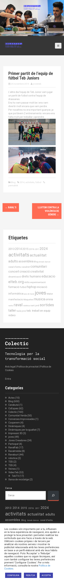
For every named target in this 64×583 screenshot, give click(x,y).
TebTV (15, 476)
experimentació (38, 282)
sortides (47, 305)
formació (13, 287)
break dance (44, 262)
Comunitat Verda (17, 415)
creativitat (37, 271)
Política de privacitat (28, 366)
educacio (48, 276)
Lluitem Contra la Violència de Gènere (48, 211)
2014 (22, 182)
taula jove (21, 311)
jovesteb (37, 84)
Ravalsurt (13, 454)
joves (40, 293)
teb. (28, 310)
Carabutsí (13, 404)
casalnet (26, 267)
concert (13, 271)
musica (39, 299)
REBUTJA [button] (30, 575)
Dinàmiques (14, 426)
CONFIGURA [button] (13, 575)
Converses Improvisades (21, 419)
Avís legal (10, 366)
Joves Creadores (17, 440)
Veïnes (12, 468)
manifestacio (15, 299)
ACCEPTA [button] (46, 575)
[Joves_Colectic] (13, 44)
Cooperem (14, 422)
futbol (38, 182)
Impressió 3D (15, 433)
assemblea (25, 261)
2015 (25, 249)
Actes (11, 397)
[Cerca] (53, 495)
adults (13, 261)
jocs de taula (29, 294)
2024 (44, 249)
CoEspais (13, 408)
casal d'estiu (14, 266)
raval (18, 304)
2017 (37, 249)
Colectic (12, 412)
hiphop (31, 287)
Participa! (13, 444)
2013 (11, 249)
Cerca (8, 488)
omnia (49, 299)
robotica (12, 458)
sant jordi (34, 305)
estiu (27, 282)
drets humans (31, 276)
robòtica (26, 306)
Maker (50, 293)
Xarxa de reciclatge (18, 479)
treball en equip (41, 310)
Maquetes (28, 299)
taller (12, 310)
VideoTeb (13, 472)
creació (25, 271)
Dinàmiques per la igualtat (22, 429)
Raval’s (10, 207)
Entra (8, 378)
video (12, 315)
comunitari (38, 266)
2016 (31, 249)
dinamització (14, 276)
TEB (10, 461)
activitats (29, 182)
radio (10, 305)
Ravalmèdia (14, 451)
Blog (13, 182)
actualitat (38, 255)
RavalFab (13, 447)
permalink (13, 185)
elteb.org (16, 281)
